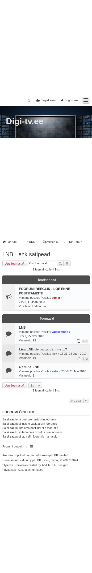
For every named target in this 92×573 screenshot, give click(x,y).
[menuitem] (9, 470)
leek (54, 353)
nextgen (63, 465)
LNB (22, 327)
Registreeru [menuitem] (48, 100)
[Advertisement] (46, 46)
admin (56, 297)
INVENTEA (49, 465)
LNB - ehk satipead (26, 254)
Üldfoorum (39, 306)
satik (55, 371)
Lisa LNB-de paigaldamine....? (43, 349)
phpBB (18, 455)
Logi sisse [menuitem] (71, 100)
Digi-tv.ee (24, 121)
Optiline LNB (29, 367)
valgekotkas (60, 332)
